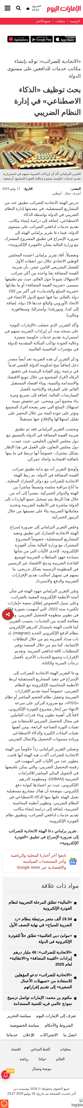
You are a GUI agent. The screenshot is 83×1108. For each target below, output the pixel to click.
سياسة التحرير (19, 1016)
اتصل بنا (70, 1035)
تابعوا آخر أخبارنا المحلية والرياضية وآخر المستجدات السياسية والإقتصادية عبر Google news (38, 861)
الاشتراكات (49, 1035)
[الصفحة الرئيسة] (64, 7)
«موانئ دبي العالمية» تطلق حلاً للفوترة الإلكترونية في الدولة (40, 938)
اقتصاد (16, 1049)
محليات (65, 1049)
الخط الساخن (40, 1049)
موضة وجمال (41, 1069)
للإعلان (28, 1035)
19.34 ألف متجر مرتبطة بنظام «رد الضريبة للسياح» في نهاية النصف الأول (40, 922)
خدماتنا (11, 1035)
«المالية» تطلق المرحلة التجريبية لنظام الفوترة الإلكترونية (40, 905)
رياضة (24, 1059)
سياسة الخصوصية (24, 1025)
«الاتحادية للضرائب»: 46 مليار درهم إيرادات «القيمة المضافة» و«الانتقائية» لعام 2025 (41, 958)
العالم (60, 1059)
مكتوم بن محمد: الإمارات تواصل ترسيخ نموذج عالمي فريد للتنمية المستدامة (39, 1000)
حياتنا (42, 1059)
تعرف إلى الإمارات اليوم (56, 1016)
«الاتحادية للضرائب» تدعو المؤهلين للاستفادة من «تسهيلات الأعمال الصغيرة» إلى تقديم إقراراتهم (43, 981)
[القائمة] (18, 8)
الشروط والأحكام (59, 1025)
